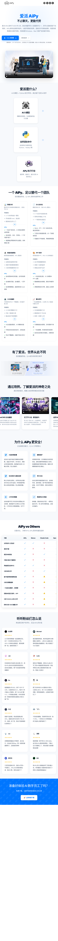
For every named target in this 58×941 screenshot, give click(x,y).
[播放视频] (29, 64)
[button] (53, 3)
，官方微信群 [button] (48, 42)
